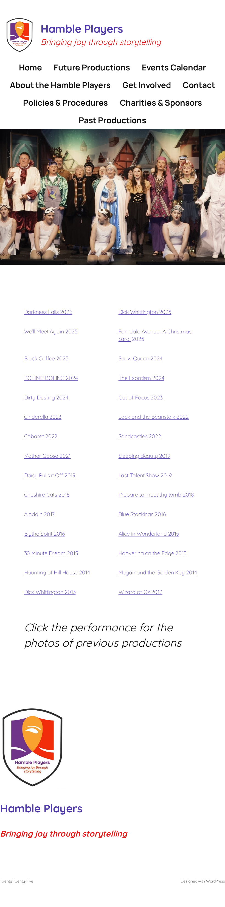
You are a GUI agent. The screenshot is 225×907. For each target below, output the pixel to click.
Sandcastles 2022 (140, 436)
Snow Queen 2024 (141, 358)
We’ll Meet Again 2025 (51, 331)
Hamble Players (82, 28)
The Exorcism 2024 (141, 377)
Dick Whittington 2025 (145, 311)
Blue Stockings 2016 (142, 514)
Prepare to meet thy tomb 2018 (156, 494)
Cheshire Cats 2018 (47, 494)
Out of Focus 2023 (141, 397)
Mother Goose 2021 (47, 455)
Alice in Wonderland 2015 (149, 533)
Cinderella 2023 (43, 416)
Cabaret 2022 (41, 436)
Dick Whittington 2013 (50, 591)
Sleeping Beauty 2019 (144, 455)
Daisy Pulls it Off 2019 (50, 475)
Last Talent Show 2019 (145, 475)
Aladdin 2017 (39, 514)
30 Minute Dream (45, 553)
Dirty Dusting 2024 (46, 397)
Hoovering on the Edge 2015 (153, 553)
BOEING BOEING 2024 (51, 377)
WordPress (215, 881)
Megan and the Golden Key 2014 (158, 572)
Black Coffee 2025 (46, 358)
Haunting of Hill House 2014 (57, 572)
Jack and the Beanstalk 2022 (154, 416)
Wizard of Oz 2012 (140, 591)
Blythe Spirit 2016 (44, 533)
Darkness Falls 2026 (48, 311)
